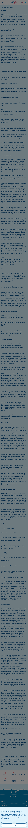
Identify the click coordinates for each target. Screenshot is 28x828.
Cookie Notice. (6, 818)
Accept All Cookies (21, 822)
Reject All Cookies (7, 822)
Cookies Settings (14, 825)
